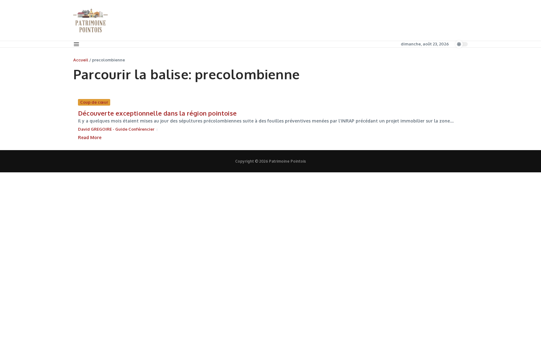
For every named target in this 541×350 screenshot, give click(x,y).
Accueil (80, 59)
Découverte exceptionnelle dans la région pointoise (157, 113)
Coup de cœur (94, 102)
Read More (89, 137)
